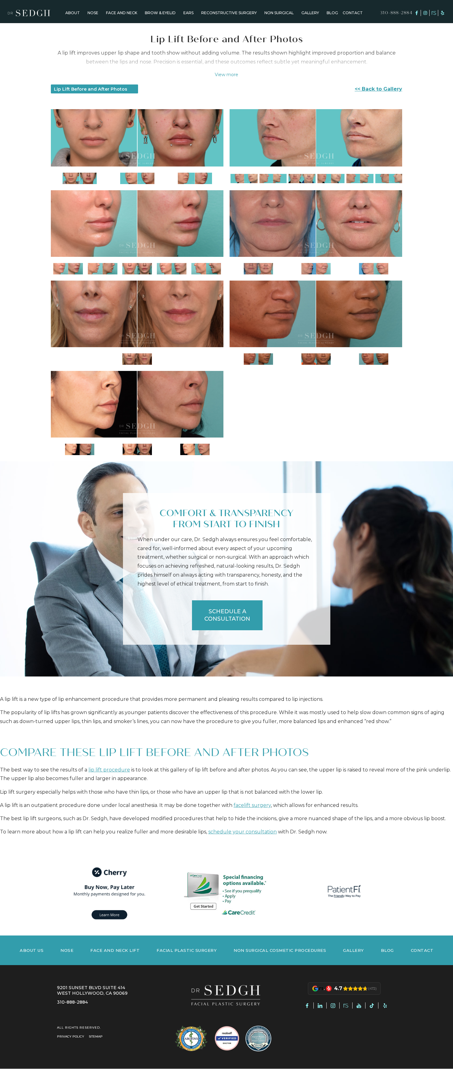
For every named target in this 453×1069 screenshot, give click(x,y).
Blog (332, 13)
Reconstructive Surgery (229, 13)
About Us (31, 950)
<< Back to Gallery (378, 89)
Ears (188, 13)
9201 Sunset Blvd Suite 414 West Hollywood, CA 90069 (92, 990)
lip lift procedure (109, 770)
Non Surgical (279, 13)
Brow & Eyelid (160, 13)
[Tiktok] (371, 1005)
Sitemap (96, 1036)
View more (226, 74)
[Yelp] (442, 13)
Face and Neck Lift (115, 950)
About (72, 13)
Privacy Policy (70, 1036)
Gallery (310, 13)
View (80, 178)
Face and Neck (121, 13)
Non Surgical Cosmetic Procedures (280, 950)
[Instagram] (425, 13)
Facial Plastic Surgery (187, 950)
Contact (353, 13)
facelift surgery (252, 805)
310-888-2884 (396, 13)
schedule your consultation (242, 832)
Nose (93, 13)
